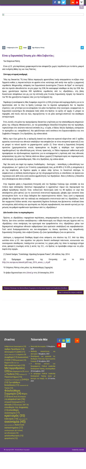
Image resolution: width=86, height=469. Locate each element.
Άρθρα (25, 47)
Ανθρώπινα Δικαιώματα (15, 346)
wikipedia (81, 2)
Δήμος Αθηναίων (10, 354)
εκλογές (10, 405)
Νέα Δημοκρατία (17, 371)
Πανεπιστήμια (13, 377)
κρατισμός (14, 415)
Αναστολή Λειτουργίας (38, 346)
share (81, 53)
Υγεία (8, 388)
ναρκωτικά (22, 419)
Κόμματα (8, 363)
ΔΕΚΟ (21, 352)
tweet (81, 56)
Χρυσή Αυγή (14, 396)
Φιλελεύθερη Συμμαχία (12, 392)
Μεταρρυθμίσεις (14, 369)
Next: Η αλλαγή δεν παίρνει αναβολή (70, 292)
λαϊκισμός (11, 419)
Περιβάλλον (9, 380)
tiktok (68, 2)
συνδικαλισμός (10, 430)
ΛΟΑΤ (16, 363)
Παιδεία (12, 374)
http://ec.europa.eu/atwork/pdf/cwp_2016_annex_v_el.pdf (26, 262)
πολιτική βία (9, 425)
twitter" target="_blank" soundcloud (63, 2)
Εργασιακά (20, 360)
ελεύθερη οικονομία (12, 411)
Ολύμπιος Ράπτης (39, 47)
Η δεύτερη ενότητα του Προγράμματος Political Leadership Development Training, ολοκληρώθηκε (43, 366)
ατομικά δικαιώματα (14, 402)
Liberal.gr (29, 272)
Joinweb (81, 450)
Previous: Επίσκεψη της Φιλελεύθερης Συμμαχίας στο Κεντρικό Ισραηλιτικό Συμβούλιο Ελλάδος (35, 288)
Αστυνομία (10, 352)
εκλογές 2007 (22, 405)
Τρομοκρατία (23, 385)
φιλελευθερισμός (13, 436)
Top (1, 454)
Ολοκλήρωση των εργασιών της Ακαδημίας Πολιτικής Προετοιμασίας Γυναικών (43, 358)
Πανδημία (23, 374)
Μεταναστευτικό (14, 365)
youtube (77, 2)
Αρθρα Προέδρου (14, 349)
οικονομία (15, 421)
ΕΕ (11, 360)
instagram (59, 2)
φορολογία (11, 438)
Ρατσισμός (17, 380)
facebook (54, 2)
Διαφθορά (11, 357)
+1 (82, 60)
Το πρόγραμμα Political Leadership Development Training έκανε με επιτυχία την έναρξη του (43, 376)
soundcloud (72, 2)
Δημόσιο (21, 354)
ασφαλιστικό (16, 399)
